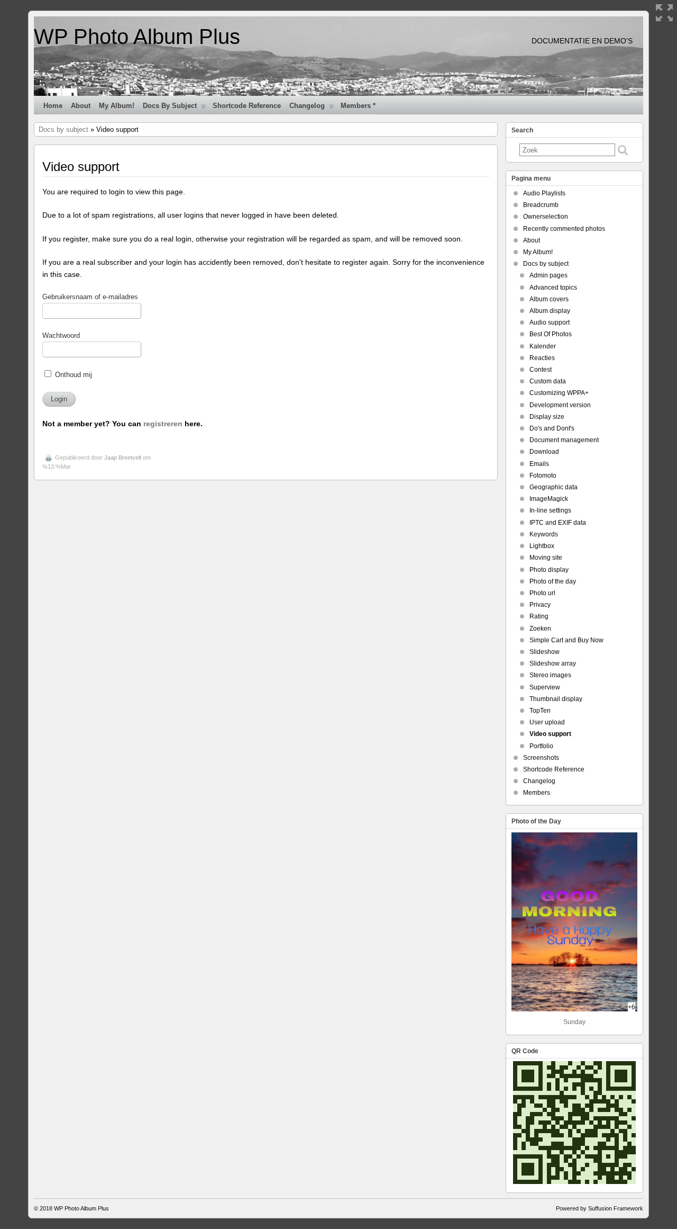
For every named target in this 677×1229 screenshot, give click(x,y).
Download (544, 451)
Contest (540, 369)
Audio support (549, 322)
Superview (544, 687)
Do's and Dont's (551, 428)
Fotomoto (542, 475)
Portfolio (541, 746)
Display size (546, 416)
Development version (560, 405)
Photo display (549, 569)
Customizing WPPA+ (559, 393)
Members (536, 792)
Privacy (540, 604)
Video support (550, 734)
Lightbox (541, 546)
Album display (549, 311)
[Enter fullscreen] (664, 12)
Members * (358, 106)
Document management (564, 440)
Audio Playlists (544, 193)
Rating (538, 616)
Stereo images (550, 675)
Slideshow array (552, 663)
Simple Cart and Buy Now (566, 640)
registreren (162, 423)
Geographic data (553, 487)
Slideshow (544, 652)
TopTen (540, 710)
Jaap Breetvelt (122, 457)
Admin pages (548, 275)
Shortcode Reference (247, 106)
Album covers (549, 299)
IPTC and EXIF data (557, 522)
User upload (547, 722)
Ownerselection (545, 216)
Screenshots (541, 757)
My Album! (116, 106)
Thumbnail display (555, 699)
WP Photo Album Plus (137, 36)
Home (52, 106)
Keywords (543, 534)
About (80, 106)
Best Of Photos (550, 334)
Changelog (307, 106)
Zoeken (540, 628)
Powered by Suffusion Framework (599, 1208)
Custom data (547, 381)
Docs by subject (170, 106)
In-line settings (550, 510)
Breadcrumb (541, 205)
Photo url (542, 593)
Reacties (542, 358)
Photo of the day (552, 581)
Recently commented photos (564, 228)
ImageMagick (548, 499)
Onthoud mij (72, 375)
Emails (539, 464)
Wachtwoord (61, 335)
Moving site (545, 557)
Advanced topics (553, 287)
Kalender (542, 346)
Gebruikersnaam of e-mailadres (90, 297)
